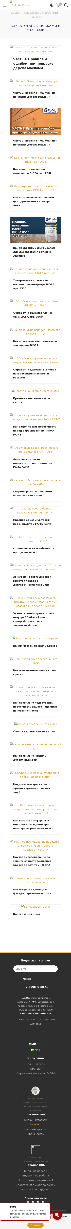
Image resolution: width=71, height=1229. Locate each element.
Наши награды (35, 1064)
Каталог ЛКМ (36, 1165)
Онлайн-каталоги (35, 1119)
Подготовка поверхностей (35, 1180)
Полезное (35, 1124)
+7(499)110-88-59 (36, 987)
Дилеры (35, 1023)
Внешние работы (35, 1170)
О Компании (35, 1058)
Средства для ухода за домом (35, 1184)
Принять (35, 1225)
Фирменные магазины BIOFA (35, 1073)
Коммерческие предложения (35, 1019)
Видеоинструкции (35, 1129)
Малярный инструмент (35, 1189)
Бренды (35, 1068)
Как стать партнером (35, 1013)
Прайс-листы (35, 1133)
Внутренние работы (35, 1175)
